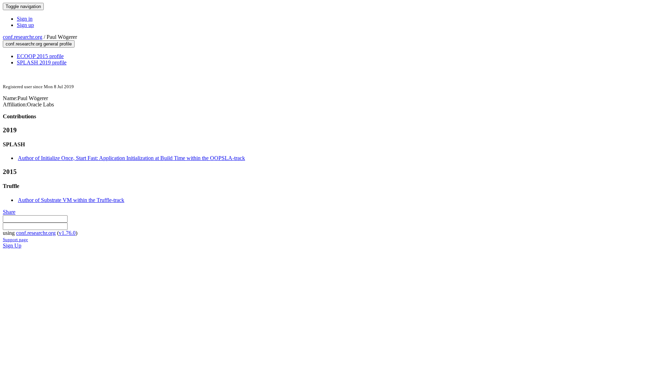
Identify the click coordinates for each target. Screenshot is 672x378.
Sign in (25, 19)
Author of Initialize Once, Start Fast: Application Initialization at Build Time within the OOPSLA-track (131, 158)
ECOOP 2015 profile (40, 56)
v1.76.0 (67, 233)
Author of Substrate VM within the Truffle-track (71, 200)
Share (9, 212)
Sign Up (12, 245)
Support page (15, 239)
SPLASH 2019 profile (41, 62)
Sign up (25, 25)
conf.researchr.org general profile (39, 44)
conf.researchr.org (22, 37)
